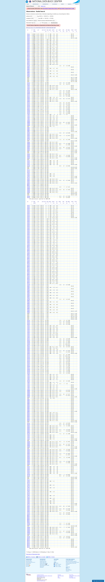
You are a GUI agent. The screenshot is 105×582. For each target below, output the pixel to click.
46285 (28, 93)
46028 (28, 188)
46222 (28, 82)
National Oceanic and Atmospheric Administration (44, 575)
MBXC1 (28, 184)
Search (69, 4)
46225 (28, 107)
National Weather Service (41, 576)
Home (28, 4)
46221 (28, 90)
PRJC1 (28, 52)
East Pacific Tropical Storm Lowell (67, 8)
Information (45, 4)
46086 (28, 121)
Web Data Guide (42, 564)
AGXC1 (28, 49)
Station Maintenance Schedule (44, 565)
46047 (28, 147)
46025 (28, 97)
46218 (28, 165)
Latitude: (28, 16)
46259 (28, 187)
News (62, 4)
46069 (28, 142)
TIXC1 (28, 435)
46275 (28, 102)
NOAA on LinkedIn (42, 557)
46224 (28, 105)
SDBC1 (28, 127)
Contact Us (67, 571)
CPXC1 (28, 173)
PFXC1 (28, 34)
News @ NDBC (56, 563)
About (76, 4)
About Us (67, 568)
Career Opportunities (72, 577)
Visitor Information (69, 570)
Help (58, 576)
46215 (28, 512)
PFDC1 (28, 39)
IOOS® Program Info (43, 562)
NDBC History (68, 569)
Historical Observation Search (30, 562)
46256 (28, 65)
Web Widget (28, 566)
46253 (28, 84)
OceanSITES (68, 564)
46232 (28, 133)
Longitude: (28, 18)
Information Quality (61, 575)
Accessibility (71, 576)
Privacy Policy (71, 574)
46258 (28, 111)
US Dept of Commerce (40, 574)
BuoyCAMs (27, 564)
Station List (43, 6)
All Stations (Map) (28, 560)
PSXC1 (28, 40)
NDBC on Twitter (51, 557)
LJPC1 (28, 114)
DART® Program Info (43, 561)
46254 (28, 113)
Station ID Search (30, 6)
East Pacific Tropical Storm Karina (50, 8)
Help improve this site (98, 581)
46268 (28, 92)
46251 (28, 109)
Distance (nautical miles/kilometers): (45, 20)
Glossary (59, 577)
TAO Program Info (42, 560)
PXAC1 (28, 68)
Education (54, 4)
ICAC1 (28, 85)
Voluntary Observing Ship (44, 563)
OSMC (67, 565)
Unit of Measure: (29, 20)
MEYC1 (28, 539)
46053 (28, 134)
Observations (35, 4)
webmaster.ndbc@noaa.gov (41, 580)
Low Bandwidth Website (69, 560)
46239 (28, 196)
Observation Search (29, 561)
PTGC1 (28, 160)
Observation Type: (30, 22)
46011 (28, 179)
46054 (28, 154)
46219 (28, 139)
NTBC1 (28, 412)
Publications (42, 567)
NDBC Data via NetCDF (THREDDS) (71, 561)
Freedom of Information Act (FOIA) (74, 575)
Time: (43, 22)
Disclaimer (59, 574)
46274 (28, 106)
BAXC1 (28, 51)
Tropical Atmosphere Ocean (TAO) (71, 563)
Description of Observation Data (33, 554)
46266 (28, 110)
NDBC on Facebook (31, 557)
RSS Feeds (27, 565)
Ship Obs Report (28, 563)
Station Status (42, 566)
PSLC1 (28, 169)
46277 (28, 94)
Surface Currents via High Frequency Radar (72, 562)
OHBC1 (28, 67)
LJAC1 (28, 115)
